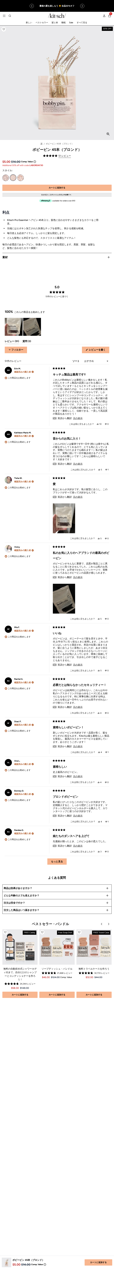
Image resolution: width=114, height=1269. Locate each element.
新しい (29, 22)
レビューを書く (98, 350)
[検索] (10, 16)
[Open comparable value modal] (34, 161)
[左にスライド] (32, 6)
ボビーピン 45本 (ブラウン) (20, 178)
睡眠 (63, 22)
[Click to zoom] (108, 134)
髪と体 (55, 22)
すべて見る (82, 22)
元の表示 (78, 418)
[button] (3, 29)
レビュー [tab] (12, 342)
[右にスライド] (82, 6)
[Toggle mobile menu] (4, 16)
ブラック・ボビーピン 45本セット (5, 178)
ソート (76, 361)
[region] (57, 6)
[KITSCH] (57, 16)
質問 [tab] (27, 342)
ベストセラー (42, 22)
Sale (71, 22)
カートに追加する (98, 1262)
